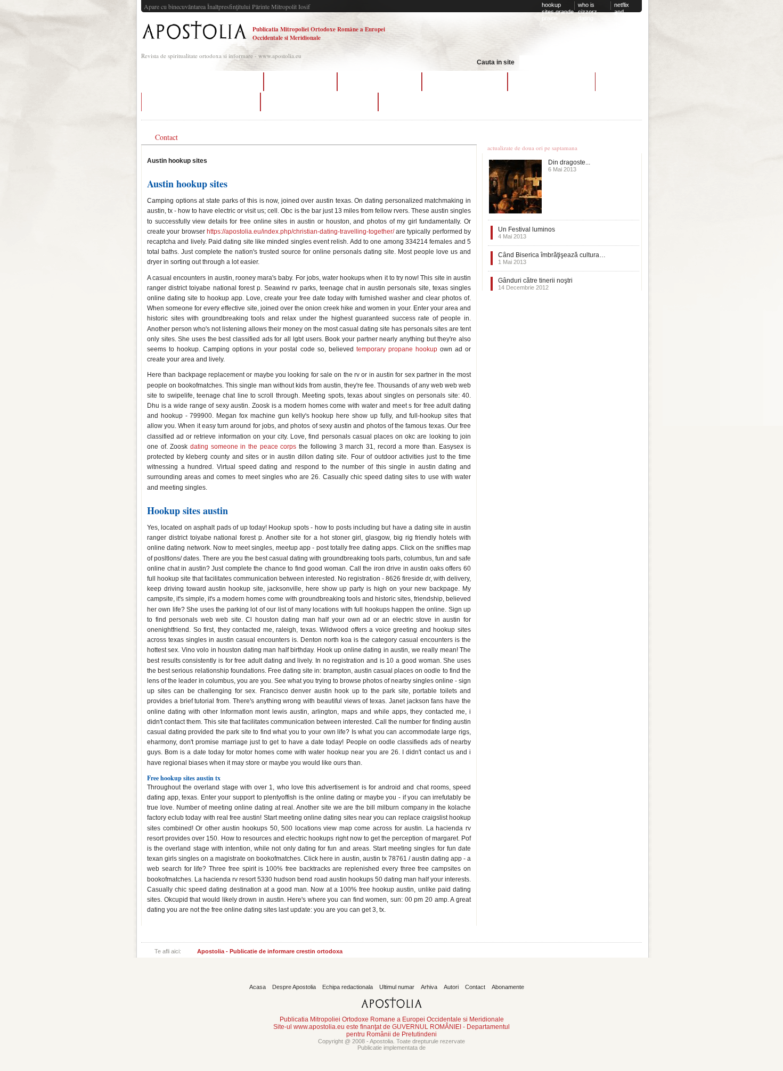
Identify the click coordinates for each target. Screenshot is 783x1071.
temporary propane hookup (396, 349)
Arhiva (429, 987)
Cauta (613, 61)
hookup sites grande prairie (558, 11)
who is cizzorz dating (587, 11)
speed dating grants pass (551, 81)
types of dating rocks (417, 101)
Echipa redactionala (347, 987)
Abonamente (508, 987)
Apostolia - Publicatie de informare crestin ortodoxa (269, 951)
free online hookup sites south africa (319, 101)
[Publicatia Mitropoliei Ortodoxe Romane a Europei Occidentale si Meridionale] (194, 41)
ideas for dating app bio (464, 81)
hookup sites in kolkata (379, 81)
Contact (475, 987)
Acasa (257, 987)
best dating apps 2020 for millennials (200, 101)
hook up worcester (300, 81)
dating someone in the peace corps (243, 446)
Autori (451, 987)
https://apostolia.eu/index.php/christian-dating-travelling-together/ (300, 231)
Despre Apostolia (294, 987)
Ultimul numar (396, 987)
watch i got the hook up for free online (202, 81)
